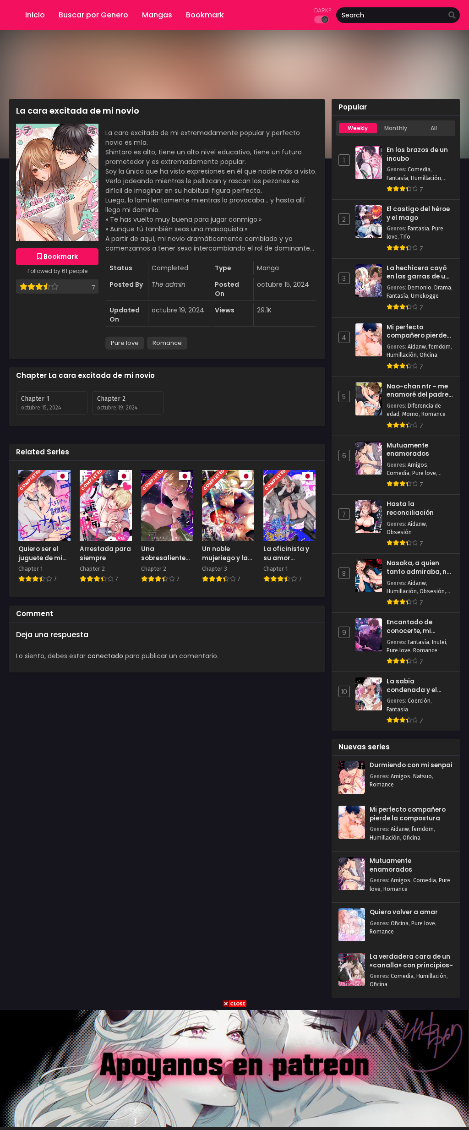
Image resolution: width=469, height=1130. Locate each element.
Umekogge (425, 296)
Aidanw (417, 347)
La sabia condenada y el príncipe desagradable (412, 685)
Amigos (417, 465)
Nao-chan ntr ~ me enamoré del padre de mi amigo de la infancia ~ (417, 390)
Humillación (426, 178)
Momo (410, 414)
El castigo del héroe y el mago (418, 213)
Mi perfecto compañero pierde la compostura (417, 331)
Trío (405, 237)
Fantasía (397, 178)
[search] (452, 15)
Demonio (419, 287)
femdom (440, 347)
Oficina (428, 355)
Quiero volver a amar (404, 912)
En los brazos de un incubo (417, 154)
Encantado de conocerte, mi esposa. (409, 626)
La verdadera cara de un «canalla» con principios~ (411, 961)
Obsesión (399, 532)
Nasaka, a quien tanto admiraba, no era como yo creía (419, 567)
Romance (167, 342)
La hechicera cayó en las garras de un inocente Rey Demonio (418, 272)
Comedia (419, 169)
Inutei (439, 642)
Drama (442, 287)
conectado (105, 656)
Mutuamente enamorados (408, 450)
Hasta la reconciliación (410, 508)
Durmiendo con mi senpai (411, 765)
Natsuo (422, 776)
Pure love (125, 342)
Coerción (419, 701)
